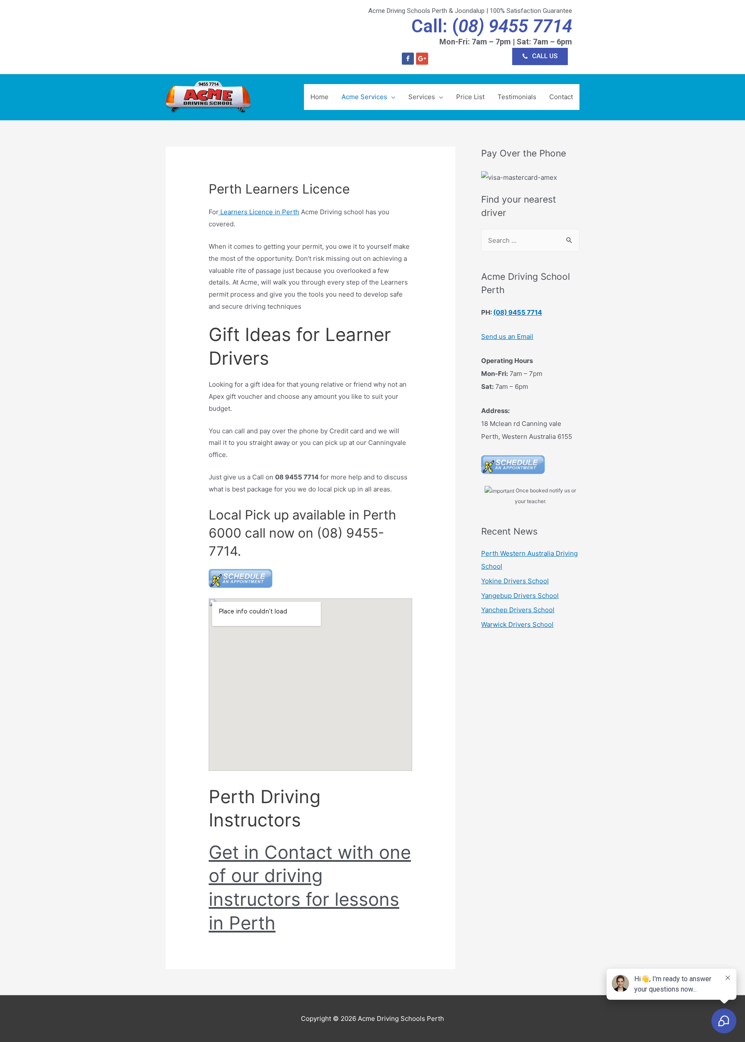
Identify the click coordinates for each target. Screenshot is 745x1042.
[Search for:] (530, 240)
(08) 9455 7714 (517, 312)
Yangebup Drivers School (520, 595)
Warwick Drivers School (517, 624)
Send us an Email (507, 336)
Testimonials (517, 97)
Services (421, 97)
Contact (561, 97)
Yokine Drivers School (515, 581)
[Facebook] (408, 59)
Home (319, 97)
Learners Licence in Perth (259, 212)
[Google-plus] (422, 59)
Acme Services (364, 97)
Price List (470, 97)
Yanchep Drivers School (517, 610)
